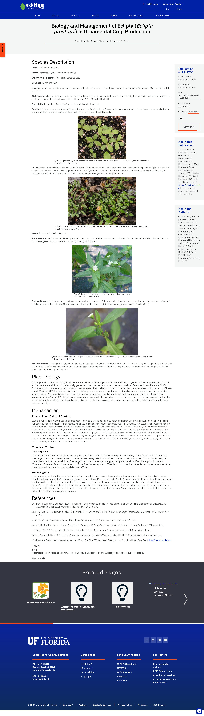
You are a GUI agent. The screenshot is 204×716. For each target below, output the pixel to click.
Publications (162, 16)
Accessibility (87, 672)
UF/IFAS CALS (124, 672)
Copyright (86, 676)
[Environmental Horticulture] (40, 590)
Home (37, 16)
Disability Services (102, 704)
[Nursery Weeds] (122, 593)
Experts (75, 16)
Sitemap (67, 704)
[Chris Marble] (163, 583)
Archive (83, 704)
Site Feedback (39, 675)
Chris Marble (193, 111)
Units (114, 16)
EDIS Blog (86, 663)
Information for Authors (161, 665)
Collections (136, 16)
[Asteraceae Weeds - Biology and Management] (81, 593)
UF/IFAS (121, 668)
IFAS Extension (152, 4)
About (55, 16)
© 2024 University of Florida (42, 704)
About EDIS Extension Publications (164, 681)
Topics (95, 16)
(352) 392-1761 (40, 678)
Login (179, 9)
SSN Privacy (159, 704)
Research (122, 676)
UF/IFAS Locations (126, 663)
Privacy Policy (124, 704)
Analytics (142, 704)
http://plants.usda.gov (160, 540)
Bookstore (86, 668)
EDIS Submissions (162, 671)
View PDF (189, 127)
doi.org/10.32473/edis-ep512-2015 (188, 96)
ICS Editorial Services (164, 675)
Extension (122, 680)
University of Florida (172, 4)
